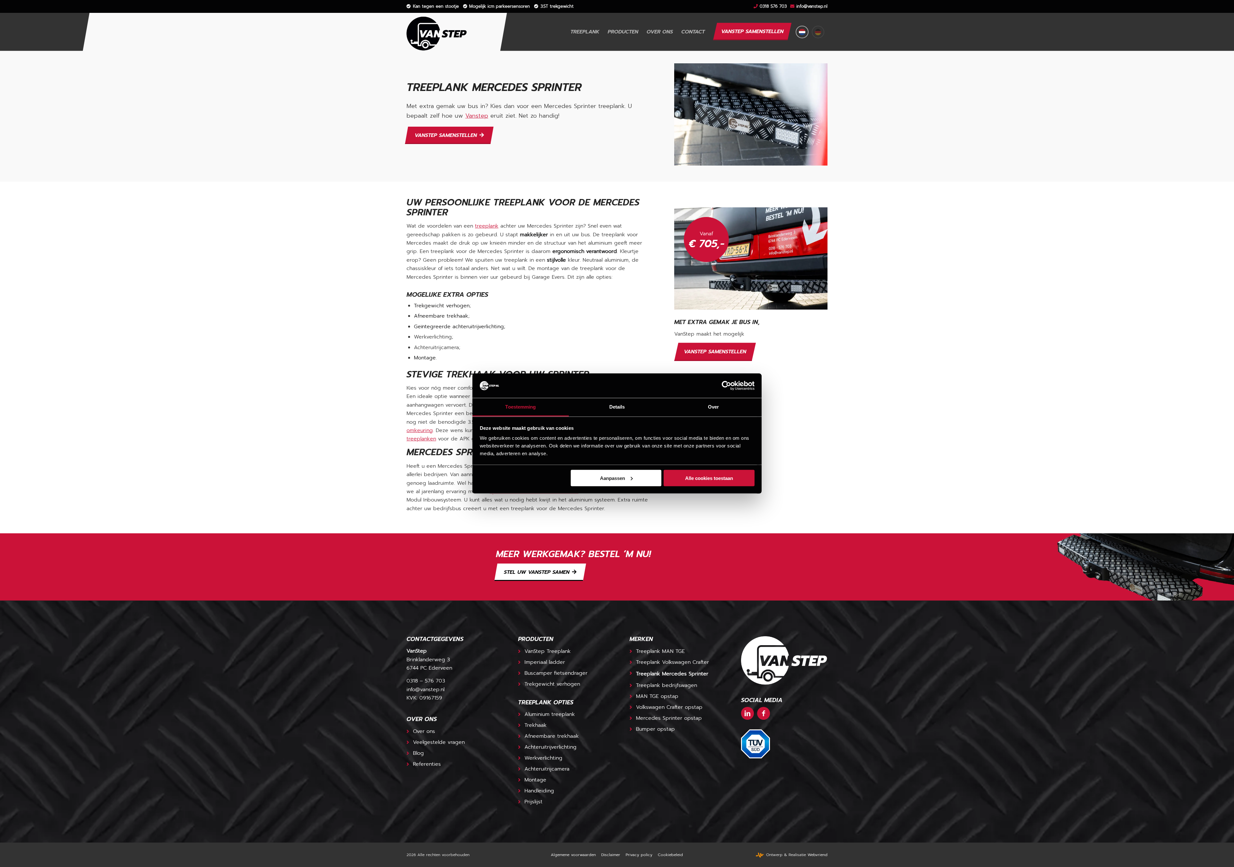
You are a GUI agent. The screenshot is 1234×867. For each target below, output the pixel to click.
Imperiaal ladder (544, 662)
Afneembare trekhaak (441, 316)
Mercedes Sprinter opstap (669, 718)
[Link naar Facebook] (763, 713)
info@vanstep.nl (811, 6)
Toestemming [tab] (520, 407)
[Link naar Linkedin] (747, 713)
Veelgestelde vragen (439, 742)
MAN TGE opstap (657, 696)
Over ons (424, 731)
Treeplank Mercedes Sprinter (672, 674)
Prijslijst (533, 802)
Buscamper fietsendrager (555, 673)
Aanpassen (612, 478)
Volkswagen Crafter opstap (669, 707)
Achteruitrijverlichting (550, 747)
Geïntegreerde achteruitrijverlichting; (459, 326)
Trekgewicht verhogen (441, 306)
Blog (418, 753)
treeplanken (421, 439)
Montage (425, 358)
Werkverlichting (543, 758)
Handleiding (539, 791)
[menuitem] (433, 6)
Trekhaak (535, 725)
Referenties (427, 764)
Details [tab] (617, 407)
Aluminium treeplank (549, 714)
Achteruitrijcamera (546, 769)
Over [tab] (713, 407)
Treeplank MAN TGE (660, 651)
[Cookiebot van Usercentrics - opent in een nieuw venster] (726, 385)
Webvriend (817, 855)
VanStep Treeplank (547, 651)
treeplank (486, 226)
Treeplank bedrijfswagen (666, 685)
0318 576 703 (773, 6)
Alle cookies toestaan (709, 478)
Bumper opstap (655, 729)
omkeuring (420, 430)
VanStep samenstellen (715, 352)
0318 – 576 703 (426, 681)
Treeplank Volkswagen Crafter (672, 662)
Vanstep (476, 115)
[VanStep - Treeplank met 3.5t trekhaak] (437, 32)
